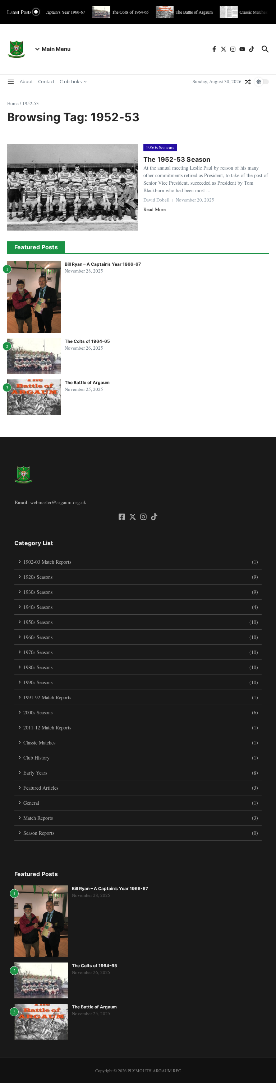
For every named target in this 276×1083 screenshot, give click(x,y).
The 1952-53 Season (177, 159)
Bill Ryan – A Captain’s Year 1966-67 (103, 264)
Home (13, 103)
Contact (46, 81)
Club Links (71, 81)
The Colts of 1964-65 (87, 341)
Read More (154, 209)
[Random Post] (248, 82)
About (26, 81)
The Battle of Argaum (87, 382)
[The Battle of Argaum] (162, 12)
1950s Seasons (160, 147)
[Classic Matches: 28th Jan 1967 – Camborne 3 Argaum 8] (226, 12)
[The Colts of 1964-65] (98, 12)
